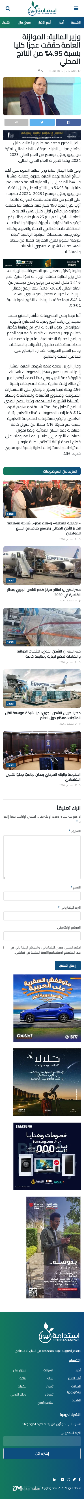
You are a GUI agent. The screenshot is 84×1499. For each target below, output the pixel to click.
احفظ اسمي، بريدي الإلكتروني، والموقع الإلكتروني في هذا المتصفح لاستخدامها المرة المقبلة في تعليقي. (45, 950)
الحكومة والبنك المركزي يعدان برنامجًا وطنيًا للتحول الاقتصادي (43, 777)
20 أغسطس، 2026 (68, 785)
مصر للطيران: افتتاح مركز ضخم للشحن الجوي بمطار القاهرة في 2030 (44, 592)
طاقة (22, 1378)
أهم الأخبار (44, 22)
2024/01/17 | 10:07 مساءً (65, 70)
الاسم (75, 887)
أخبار (61, 22)
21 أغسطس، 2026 (68, 539)
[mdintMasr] (47, 1082)
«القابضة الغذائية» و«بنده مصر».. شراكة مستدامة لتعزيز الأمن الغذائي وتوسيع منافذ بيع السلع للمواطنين (44, 528)
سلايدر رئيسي (45, 1402)
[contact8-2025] (47, 1008)
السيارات (48, 1370)
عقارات (22, 1386)
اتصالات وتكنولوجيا (74, 1389)
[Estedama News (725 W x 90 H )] (42, 134)
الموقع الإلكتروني (69, 927)
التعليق (75, 831)
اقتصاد (6, 22)
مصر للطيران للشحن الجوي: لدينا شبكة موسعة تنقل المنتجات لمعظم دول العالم (43, 715)
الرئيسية (76, 22)
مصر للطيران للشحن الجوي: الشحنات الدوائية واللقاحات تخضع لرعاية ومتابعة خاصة (49, 653)
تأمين (49, 1386)
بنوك (50, 1378)
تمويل (49, 1394)
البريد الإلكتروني (69, 907)
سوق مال (24, 22)
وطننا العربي (18, 1394)
